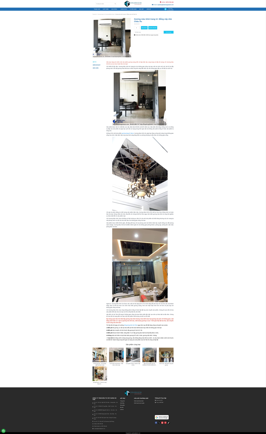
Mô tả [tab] (94, 62)
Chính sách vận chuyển (139, 403)
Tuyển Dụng (133, 9)
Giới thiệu (122, 403)
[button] (130, 37)
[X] (159, 422)
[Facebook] (156, 422)
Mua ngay (144, 27)
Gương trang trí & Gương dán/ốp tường (106, 14)
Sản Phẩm (114, 9)
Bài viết (141, 9)
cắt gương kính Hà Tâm (130, 325)
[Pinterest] (165, 422)
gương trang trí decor (128, 133)
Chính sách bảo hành (138, 400)
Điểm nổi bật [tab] (96, 65)
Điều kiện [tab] (96, 68)
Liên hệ (121, 409)
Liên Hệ (149, 9)
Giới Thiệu (106, 9)
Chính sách (124, 9)
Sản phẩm (122, 405)
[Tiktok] (168, 422)
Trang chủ (97, 9)
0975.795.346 (153, 27)
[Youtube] (162, 422)
